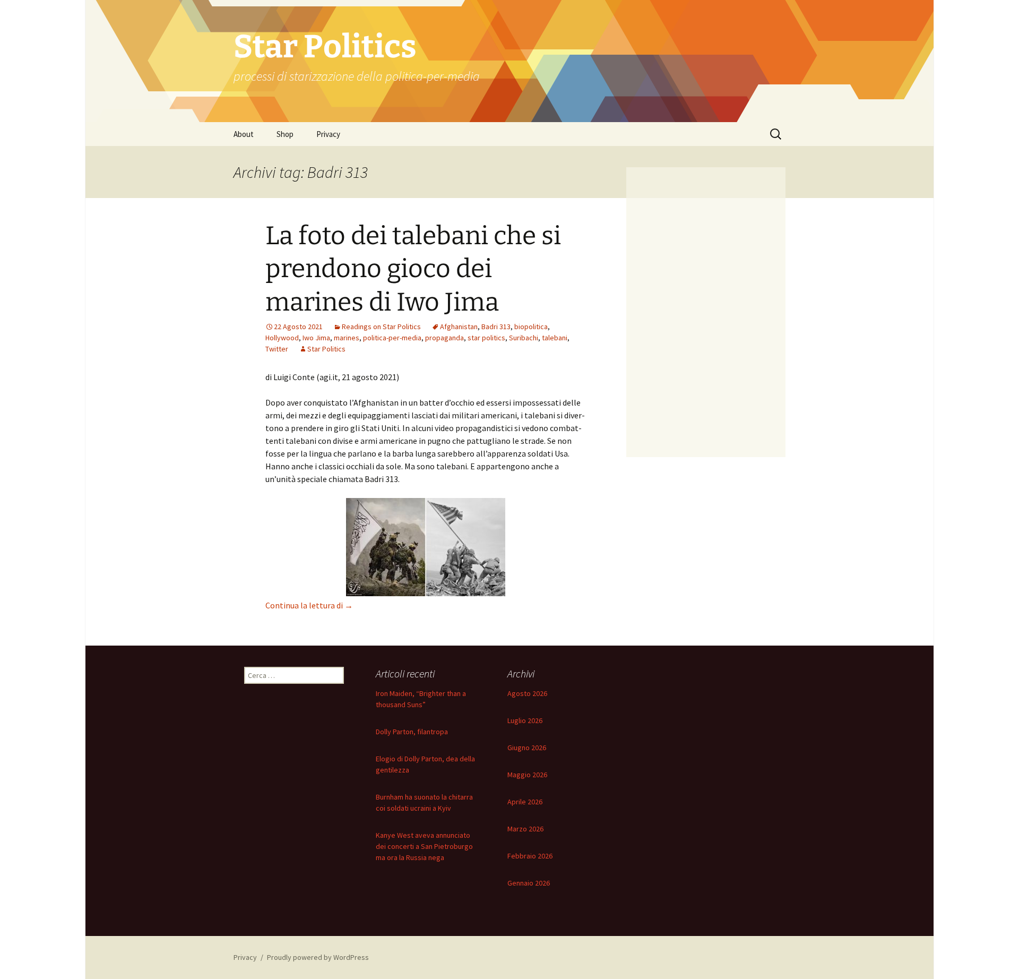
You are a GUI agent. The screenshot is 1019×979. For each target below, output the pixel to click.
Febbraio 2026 (529, 856)
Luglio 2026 (524, 720)
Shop (285, 134)
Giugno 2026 (526, 747)
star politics (486, 337)
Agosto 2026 (527, 693)
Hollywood (282, 337)
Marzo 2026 (525, 829)
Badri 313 (496, 326)
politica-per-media (392, 337)
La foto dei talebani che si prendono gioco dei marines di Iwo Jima (413, 268)
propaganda (444, 337)
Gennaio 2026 (528, 883)
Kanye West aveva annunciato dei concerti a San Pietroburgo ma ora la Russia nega (424, 846)
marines (346, 337)
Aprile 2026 (524, 801)
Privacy (328, 134)
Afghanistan (459, 326)
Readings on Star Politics (381, 326)
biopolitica (531, 326)
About (244, 134)
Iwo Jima (316, 337)
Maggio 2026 (527, 774)
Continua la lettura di (309, 605)
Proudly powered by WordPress (318, 957)
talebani (554, 337)
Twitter (276, 349)
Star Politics (326, 349)
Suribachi (523, 337)
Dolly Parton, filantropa (412, 731)
